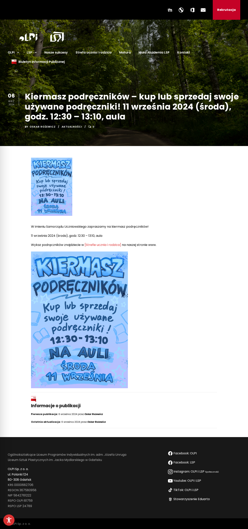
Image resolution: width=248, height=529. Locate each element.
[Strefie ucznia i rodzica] (103, 245)
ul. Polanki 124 (18, 474)
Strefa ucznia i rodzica (93, 52)
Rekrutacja (226, 10)
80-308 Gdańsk (19, 479)
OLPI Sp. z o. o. (18, 469)
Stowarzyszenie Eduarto (192, 499)
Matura (125, 52)
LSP (29, 52)
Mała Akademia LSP (154, 52)
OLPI (11, 52)
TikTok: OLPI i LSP (186, 490)
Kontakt (183, 52)
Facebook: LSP (185, 462)
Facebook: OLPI (185, 453)
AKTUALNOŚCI (72, 127)
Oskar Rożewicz (43, 127)
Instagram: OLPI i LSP (196, 471)
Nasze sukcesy (56, 52)
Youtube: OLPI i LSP (188, 480)
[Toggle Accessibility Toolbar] (9, 520)
